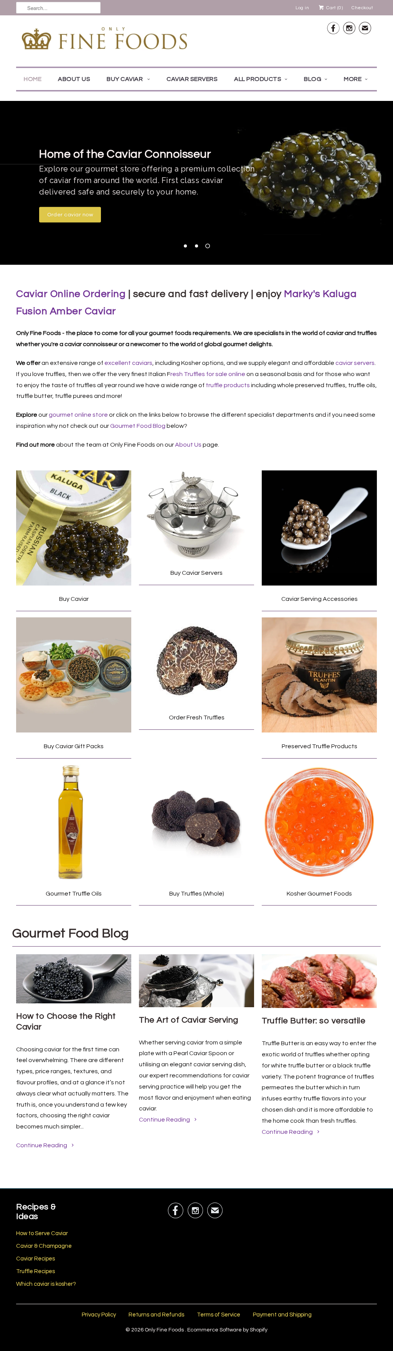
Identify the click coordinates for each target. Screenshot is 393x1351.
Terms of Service (218, 1315)
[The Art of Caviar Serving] (196, 1005)
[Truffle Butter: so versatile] (319, 1006)
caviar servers (355, 363)
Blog (312, 79)
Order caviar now (70, 215)
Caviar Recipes (35, 1259)
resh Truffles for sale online (207, 374)
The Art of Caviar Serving (188, 1020)
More (353, 79)
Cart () (334, 7)
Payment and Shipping (282, 1315)
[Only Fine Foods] (104, 40)
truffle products (228, 385)
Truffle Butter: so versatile (313, 1020)
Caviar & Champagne (44, 1246)
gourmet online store (78, 415)
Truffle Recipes (35, 1271)
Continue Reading (42, 1145)
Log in (302, 7)
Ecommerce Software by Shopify (227, 1330)
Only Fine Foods (165, 1330)
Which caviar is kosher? (46, 1284)
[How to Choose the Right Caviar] (73, 1001)
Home (32, 79)
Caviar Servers (192, 79)
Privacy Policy (99, 1315)
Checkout (362, 7)
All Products (257, 79)
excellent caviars (128, 363)
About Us (74, 79)
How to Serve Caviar (42, 1233)
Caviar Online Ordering (70, 294)
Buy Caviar (125, 79)
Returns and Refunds (156, 1315)
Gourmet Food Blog (137, 426)
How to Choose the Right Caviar (66, 1021)
